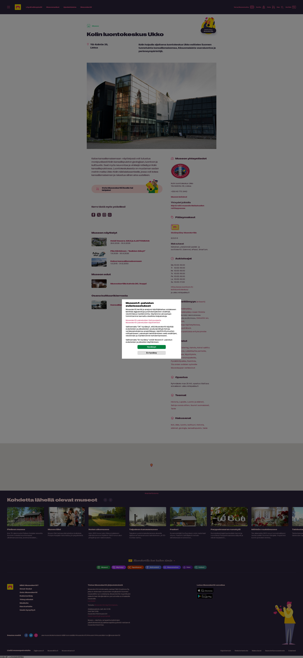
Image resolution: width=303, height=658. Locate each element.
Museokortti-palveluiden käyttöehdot (143, 322)
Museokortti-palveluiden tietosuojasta (143, 320)
